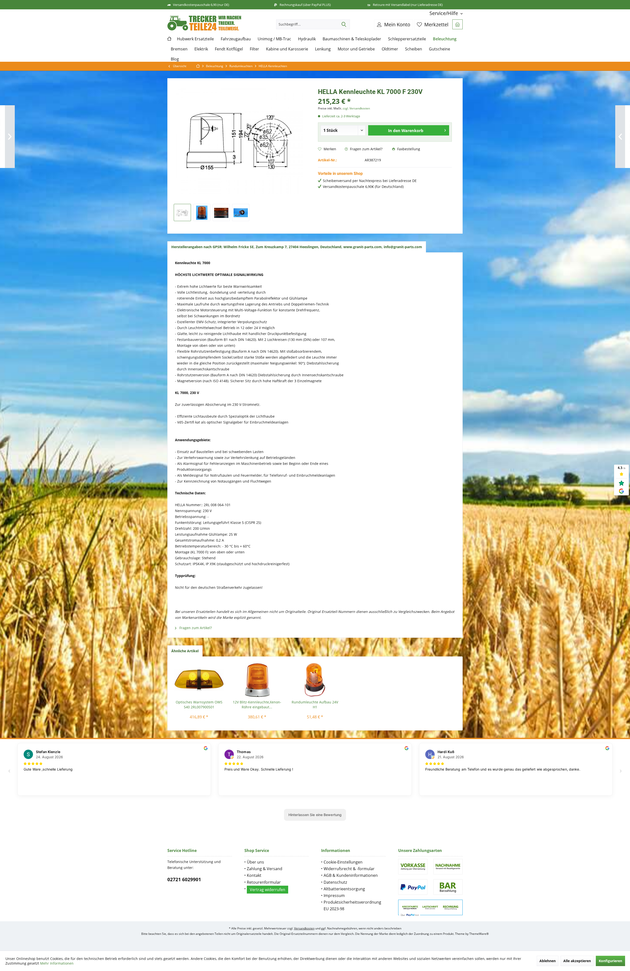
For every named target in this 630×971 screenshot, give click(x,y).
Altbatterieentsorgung (344, 889)
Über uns (255, 862)
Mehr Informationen (57, 963)
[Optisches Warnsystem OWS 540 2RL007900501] (199, 680)
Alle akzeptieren (577, 960)
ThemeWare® (479, 934)
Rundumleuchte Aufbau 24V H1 (315, 704)
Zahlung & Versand (264, 868)
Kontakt (254, 875)
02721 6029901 (184, 879)
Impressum (334, 895)
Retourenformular (264, 882)
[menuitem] (444, 13)
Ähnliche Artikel (185, 651)
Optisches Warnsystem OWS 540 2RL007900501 (199, 704)
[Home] (170, 39)
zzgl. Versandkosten (356, 108)
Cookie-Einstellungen (343, 862)
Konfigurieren (610, 960)
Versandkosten (304, 928)
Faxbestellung (408, 149)
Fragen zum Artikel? (365, 149)
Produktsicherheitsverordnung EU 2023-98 (352, 905)
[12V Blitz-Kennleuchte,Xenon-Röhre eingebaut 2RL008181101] (257, 680)
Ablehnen (547, 960)
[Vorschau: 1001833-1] (182, 212)
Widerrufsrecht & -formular (349, 868)
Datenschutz (335, 882)
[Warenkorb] (457, 24)
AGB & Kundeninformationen (351, 875)
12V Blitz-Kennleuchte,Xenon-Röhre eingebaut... (257, 704)
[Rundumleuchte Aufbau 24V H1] (315, 680)
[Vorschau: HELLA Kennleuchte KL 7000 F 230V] (201, 212)
